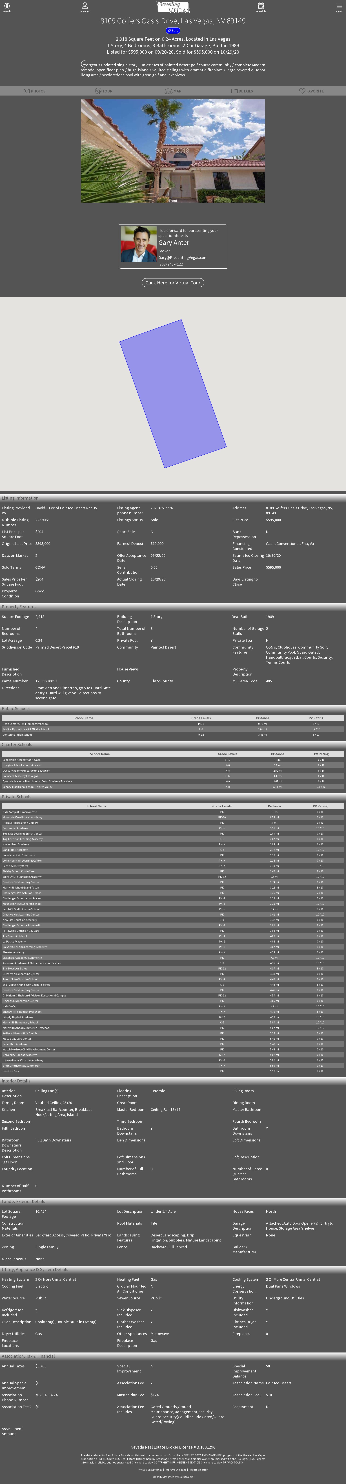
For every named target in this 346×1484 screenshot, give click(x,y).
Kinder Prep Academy (16, 844)
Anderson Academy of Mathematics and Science (32, 963)
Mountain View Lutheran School (22, 903)
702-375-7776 (162, 507)
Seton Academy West (15, 866)
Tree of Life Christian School (20, 979)
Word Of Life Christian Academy (22, 876)
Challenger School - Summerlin (22, 925)
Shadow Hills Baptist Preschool (22, 1011)
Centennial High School (17, 734)
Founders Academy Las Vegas (20, 776)
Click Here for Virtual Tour (173, 282)
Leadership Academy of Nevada (22, 760)
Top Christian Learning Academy (23, 839)
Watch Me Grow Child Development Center (29, 1049)
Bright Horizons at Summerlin (21, 1065)
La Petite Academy (14, 941)
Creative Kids (11, 1071)
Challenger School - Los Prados (22, 898)
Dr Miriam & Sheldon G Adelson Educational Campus (34, 995)
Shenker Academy (13, 952)
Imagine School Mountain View (22, 765)
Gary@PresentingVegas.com (183, 257)
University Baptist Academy (20, 1055)
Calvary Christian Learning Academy (25, 947)
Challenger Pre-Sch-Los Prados (22, 893)
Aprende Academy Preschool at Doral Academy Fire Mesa (37, 781)
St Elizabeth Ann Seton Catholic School (27, 984)
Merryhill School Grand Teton (21, 887)
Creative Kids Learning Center (21, 882)
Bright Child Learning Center (20, 1001)
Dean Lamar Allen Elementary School (26, 724)
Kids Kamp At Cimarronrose (20, 812)
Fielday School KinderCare (19, 871)
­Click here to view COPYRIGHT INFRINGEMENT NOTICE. (166, 1462)
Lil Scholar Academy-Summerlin (22, 957)
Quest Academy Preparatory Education (26, 770)
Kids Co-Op (9, 1006)
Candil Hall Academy (15, 849)
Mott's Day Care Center (17, 1038)
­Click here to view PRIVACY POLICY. (222, 1462)
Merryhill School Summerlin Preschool (26, 1028)
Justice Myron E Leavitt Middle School (26, 729)
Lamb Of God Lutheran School (21, 909)
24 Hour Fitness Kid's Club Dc (20, 822)
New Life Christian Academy (20, 920)
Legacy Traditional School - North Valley (27, 787)
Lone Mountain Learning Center (22, 860)
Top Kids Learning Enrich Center (22, 833)
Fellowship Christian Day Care (21, 930)
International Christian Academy (23, 1060)
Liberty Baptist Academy (18, 1017)
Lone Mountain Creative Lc (19, 855)
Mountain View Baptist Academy (22, 817)
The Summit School (15, 936)
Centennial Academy (15, 828)
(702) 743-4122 (170, 264)
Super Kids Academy (15, 1044)
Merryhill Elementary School (20, 1022)
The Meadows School (15, 968)
